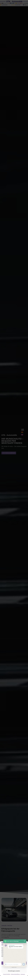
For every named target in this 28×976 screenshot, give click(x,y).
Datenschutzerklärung (15, 974)
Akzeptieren (14, 963)
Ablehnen (14, 967)
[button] (26, 943)
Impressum (23, 974)
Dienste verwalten (13, 959)
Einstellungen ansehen (14, 971)
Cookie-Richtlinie (6, 974)
